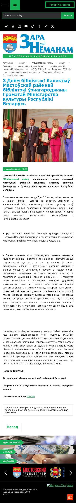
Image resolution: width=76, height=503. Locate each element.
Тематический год (51, 72)
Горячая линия (60, 5)
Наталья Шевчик (57, 66)
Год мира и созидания (13, 75)
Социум (22, 63)
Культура (7, 66)
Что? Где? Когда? (38, 69)
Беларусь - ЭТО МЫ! (62, 69)
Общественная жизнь (42, 63)
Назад (12, 427)
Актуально (8, 63)
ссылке (31, 396)
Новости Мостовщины (13, 69)
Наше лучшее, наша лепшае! (22, 72)
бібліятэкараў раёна (16, 179)
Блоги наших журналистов (30, 66)
